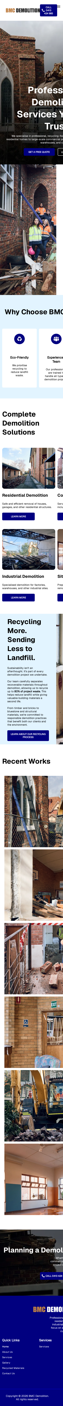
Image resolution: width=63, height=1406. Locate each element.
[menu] (59, 6)
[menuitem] (19, 1346)
